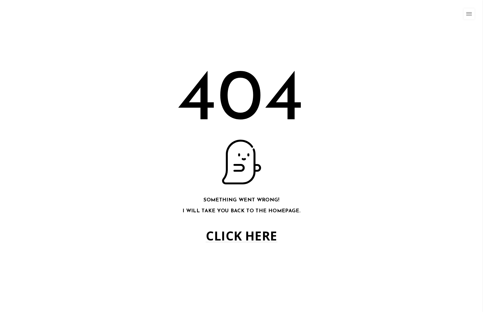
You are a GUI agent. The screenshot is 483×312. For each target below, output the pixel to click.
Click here (241, 236)
